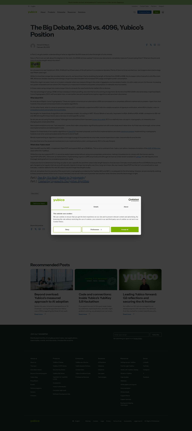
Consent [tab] (66, 207)
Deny (67, 229)
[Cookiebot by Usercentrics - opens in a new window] (130, 200)
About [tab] (126, 207)
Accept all (124, 229)
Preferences (95, 229)
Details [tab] (96, 207)
